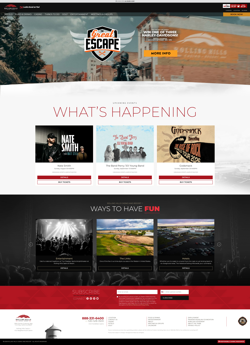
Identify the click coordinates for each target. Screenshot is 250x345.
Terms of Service (133, 305)
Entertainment (154, 320)
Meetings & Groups (156, 323)
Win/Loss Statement (196, 321)
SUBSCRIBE (168, 298)
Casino (111, 321)
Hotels (111, 323)
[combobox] (163, 292)
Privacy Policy (145, 305)
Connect (79, 298)
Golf (110, 325)
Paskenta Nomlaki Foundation (201, 320)
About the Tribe (194, 323)
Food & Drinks (154, 318)
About (150, 321)
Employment (193, 318)
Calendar (152, 325)
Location (112, 318)
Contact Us (112, 320)
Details (64, 177)
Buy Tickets (64, 182)
